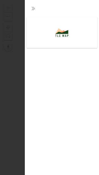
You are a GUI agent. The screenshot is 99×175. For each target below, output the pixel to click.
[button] (33, 8)
